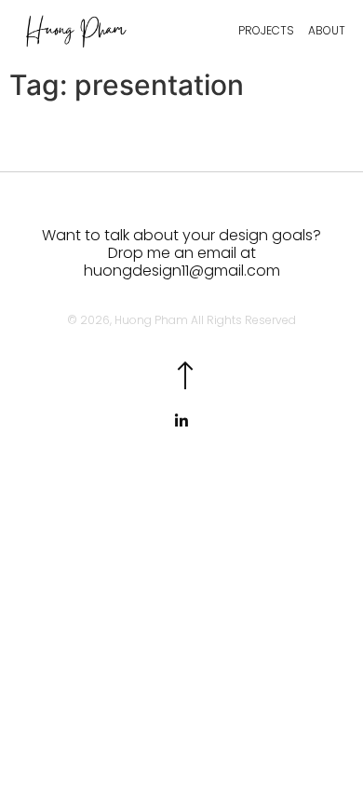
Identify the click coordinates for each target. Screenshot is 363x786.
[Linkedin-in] (181, 420)
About (326, 30)
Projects (266, 30)
